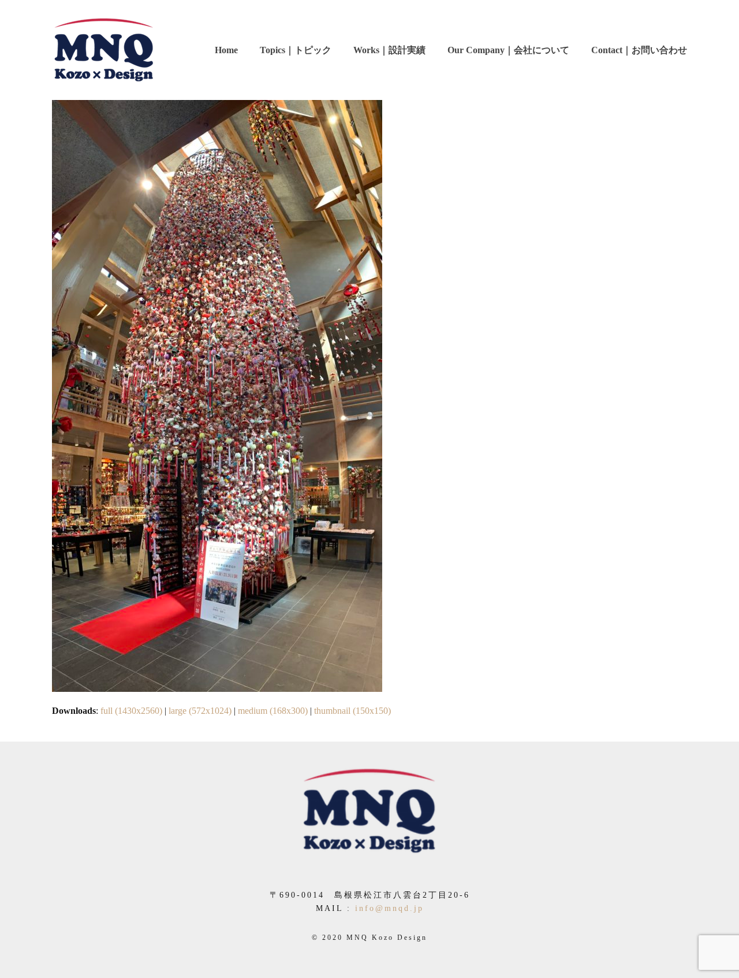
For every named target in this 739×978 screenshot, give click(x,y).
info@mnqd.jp (389, 908)
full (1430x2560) (131, 711)
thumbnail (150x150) (352, 711)
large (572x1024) (200, 711)
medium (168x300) (273, 711)
